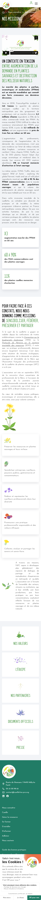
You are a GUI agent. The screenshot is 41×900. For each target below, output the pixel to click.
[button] (36, 3)
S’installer (6, 827)
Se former (6, 822)
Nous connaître (8, 808)
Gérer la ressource (10, 817)
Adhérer (5, 836)
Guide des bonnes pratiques (14, 850)
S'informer (6, 831)
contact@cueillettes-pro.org (17, 792)
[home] (6, 5)
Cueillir (5, 812)
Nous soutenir (8, 841)
